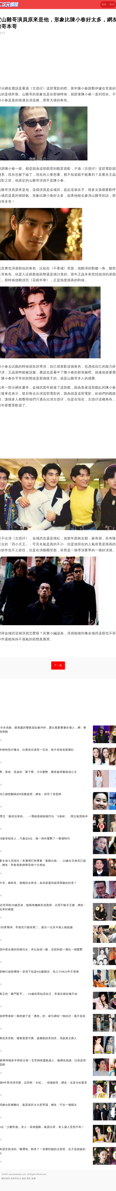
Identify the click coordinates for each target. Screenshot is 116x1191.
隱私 (29, 1178)
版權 (33, 1178)
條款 (24, 1178)
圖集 (104, 4)
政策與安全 (16, 1178)
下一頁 (58, 665)
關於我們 (6, 1178)
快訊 (112, 4)
